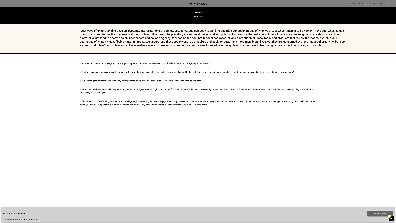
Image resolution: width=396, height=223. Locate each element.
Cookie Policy (7, 219)
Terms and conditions (30, 219)
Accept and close (380, 213)
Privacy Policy (17, 219)
